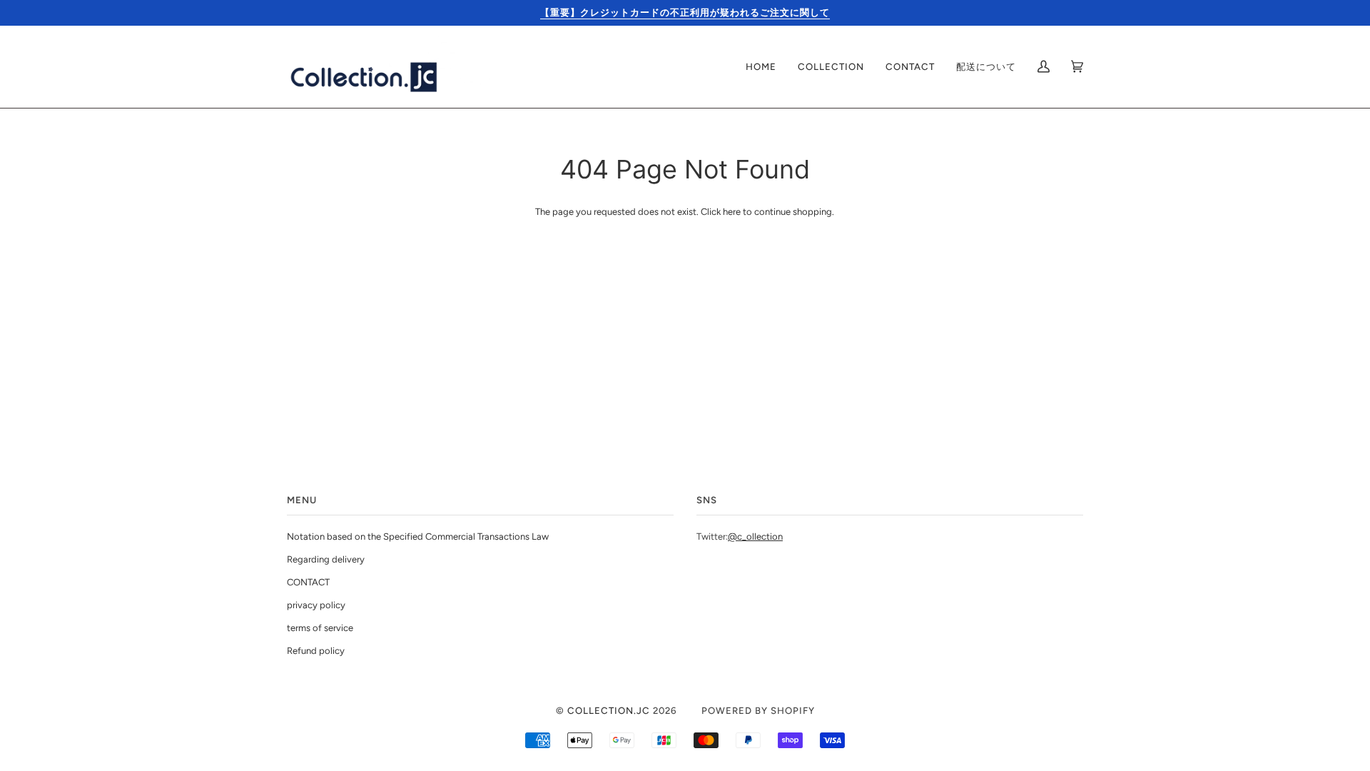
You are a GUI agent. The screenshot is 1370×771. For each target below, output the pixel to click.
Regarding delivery (326, 559)
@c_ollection (755, 536)
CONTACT (308, 582)
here (732, 211)
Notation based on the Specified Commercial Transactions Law (418, 536)
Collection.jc (608, 710)
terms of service (320, 628)
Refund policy (316, 650)
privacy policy (316, 605)
